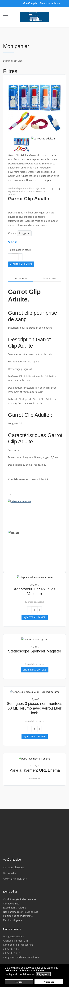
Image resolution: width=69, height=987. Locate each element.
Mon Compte (29, 3)
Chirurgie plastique (13, 867)
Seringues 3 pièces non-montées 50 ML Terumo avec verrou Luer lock (34, 708)
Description (20, 278)
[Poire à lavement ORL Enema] (34, 758)
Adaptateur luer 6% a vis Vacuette (34, 591)
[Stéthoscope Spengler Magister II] (34, 639)
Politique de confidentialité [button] (20, 974)
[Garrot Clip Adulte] (34, 108)
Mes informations (50, 3)
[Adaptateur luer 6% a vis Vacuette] (34, 577)
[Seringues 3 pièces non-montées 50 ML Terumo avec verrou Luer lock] (35, 691)
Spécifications (48, 278)
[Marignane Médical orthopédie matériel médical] (34, 17)
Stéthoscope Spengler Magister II (34, 653)
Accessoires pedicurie (15, 878)
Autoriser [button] (49, 982)
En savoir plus (44, 180)
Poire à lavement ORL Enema (34, 770)
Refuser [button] (19, 982)
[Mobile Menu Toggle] (5, 17)
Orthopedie (9, 873)
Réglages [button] (43, 974)
